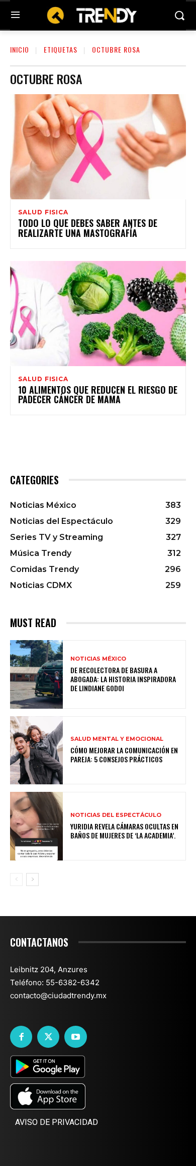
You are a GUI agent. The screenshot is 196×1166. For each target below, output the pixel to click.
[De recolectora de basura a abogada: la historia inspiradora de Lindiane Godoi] (36, 674)
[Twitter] (48, 1037)
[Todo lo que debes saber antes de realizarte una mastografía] (98, 146)
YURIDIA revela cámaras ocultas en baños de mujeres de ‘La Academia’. (124, 830)
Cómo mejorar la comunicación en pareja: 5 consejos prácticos (124, 754)
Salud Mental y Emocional (116, 739)
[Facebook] (21, 1037)
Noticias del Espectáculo (115, 815)
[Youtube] (75, 1037)
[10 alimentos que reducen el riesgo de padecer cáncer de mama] (98, 313)
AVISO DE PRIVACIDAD (56, 1122)
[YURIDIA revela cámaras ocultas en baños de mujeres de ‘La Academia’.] (36, 826)
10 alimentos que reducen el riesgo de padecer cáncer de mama (97, 394)
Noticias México (98, 659)
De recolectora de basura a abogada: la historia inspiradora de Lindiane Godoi (123, 679)
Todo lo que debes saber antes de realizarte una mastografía (87, 227)
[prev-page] (16, 879)
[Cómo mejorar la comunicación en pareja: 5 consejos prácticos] (36, 750)
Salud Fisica (43, 212)
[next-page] (32, 879)
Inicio (19, 49)
